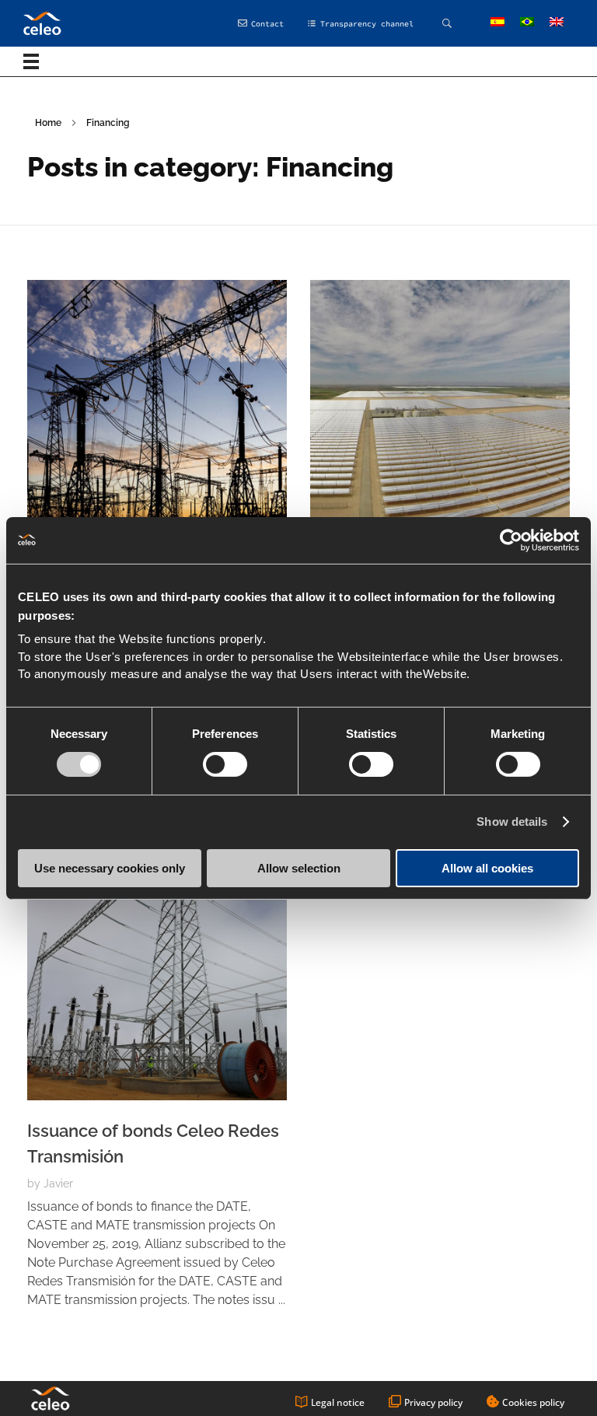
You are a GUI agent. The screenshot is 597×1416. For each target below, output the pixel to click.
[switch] (225, 764)
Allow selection (298, 868)
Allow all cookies (487, 868)
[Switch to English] (556, 22)
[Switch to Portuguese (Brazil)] (527, 22)
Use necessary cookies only (109, 868)
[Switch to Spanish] (497, 22)
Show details (512, 821)
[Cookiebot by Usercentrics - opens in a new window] (511, 539)
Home (48, 122)
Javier (58, 1183)
